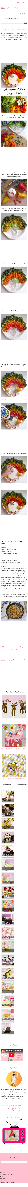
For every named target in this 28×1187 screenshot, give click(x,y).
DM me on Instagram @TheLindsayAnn (11, 1107)
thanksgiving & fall (7, 660)
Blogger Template (22, 1185)
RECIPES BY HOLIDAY (6, 1175)
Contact (2, 1180)
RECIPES (2, 1173)
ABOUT (2, 1176)
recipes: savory (19, 659)
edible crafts (9, 659)
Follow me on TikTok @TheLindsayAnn (11, 1109)
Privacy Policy (3, 1178)
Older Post (21, 785)
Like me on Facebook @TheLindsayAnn (11, 1111)
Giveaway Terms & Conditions (7, 1182)
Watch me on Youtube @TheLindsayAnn (11, 1105)
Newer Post (6, 785)
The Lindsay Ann (9, 1185)
